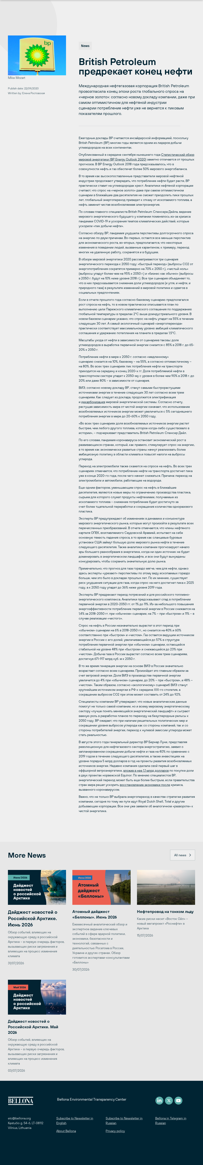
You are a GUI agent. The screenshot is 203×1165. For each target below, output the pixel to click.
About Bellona (66, 1131)
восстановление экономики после (145, 785)
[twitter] (169, 1101)
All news (180, 855)
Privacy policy (115, 1131)
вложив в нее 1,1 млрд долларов (146, 770)
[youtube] (178, 1101)
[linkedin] (159, 1101)
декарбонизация (93, 402)
